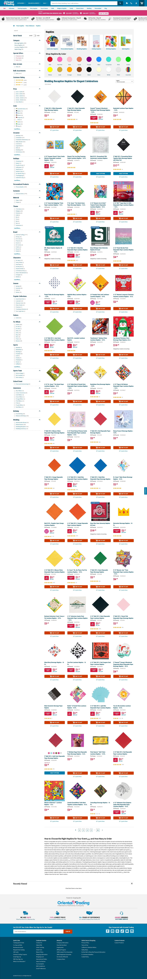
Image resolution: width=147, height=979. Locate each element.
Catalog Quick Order (18, 942)
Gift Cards (15, 952)
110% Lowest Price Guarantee (64, 952)
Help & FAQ (39, 945)
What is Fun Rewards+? (19, 961)
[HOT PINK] (59, 753)
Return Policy (39, 952)
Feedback (145, 491)
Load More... (17, 129)
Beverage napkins (53, 848)
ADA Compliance (40, 966)
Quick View (55, 130)
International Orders (41, 959)
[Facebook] (107, 931)
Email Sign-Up (17, 957)
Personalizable (48, 858)
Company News (61, 959)
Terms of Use (84, 945)
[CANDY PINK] (49, 753)
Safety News (84, 950)
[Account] (136, 3)
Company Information (62, 942)
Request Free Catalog (18, 950)
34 (98, 830)
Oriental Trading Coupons (20, 954)
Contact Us (39, 942)
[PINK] (54, 753)
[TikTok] (122, 931)
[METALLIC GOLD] (56, 753)
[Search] (120, 3)
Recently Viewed (20, 883)
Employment (60, 947)
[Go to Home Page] (14, 26)
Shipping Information (41, 954)
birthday (69, 841)
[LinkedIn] (112, 931)
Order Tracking (40, 947)
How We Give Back (62, 945)
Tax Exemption (40, 964)
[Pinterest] (117, 931)
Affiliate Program (61, 950)
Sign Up (68, 931)
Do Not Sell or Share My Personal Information (93, 952)
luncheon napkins (99, 848)
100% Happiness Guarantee (64, 954)
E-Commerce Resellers (87, 954)
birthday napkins (75, 860)
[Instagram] (132, 931)
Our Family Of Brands (62, 957)
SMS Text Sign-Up (18, 959)
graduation (69, 845)
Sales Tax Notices (40, 961)
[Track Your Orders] (127, 3)
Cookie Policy (85, 957)
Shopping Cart (40, 957)
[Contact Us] (131, 3)
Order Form (39, 950)
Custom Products (119, 942)
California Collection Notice (88, 947)
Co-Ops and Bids (17, 945)
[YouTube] (127, 931)
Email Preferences (41, 968)
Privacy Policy (85, 942)
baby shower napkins (98, 860)
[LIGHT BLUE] (51, 753)
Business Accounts (18, 947)
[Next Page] (102, 830)
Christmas (72, 862)
